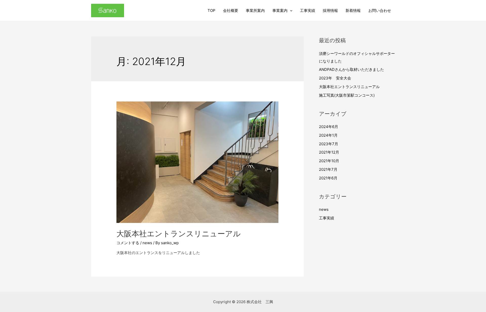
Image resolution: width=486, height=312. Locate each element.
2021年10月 (329, 160)
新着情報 (353, 10)
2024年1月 (328, 135)
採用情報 (330, 10)
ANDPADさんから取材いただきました (351, 69)
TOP (211, 10)
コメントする (127, 242)
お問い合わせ (379, 10)
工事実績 (307, 10)
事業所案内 (255, 10)
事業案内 (280, 10)
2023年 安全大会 (335, 78)
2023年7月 (328, 143)
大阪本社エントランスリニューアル (178, 233)
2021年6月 (328, 178)
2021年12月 (329, 152)
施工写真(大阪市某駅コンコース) (347, 95)
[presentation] (290, 10)
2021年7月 (328, 169)
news (147, 242)
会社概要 (230, 10)
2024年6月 (328, 126)
